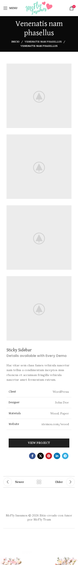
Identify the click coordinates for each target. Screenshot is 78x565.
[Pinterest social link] (49, 456)
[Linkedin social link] (57, 456)
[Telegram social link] (65, 456)
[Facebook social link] (32, 456)
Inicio (15, 41)
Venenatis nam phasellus (43, 41)
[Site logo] (39, 8)
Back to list (39, 482)
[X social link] (40, 456)
